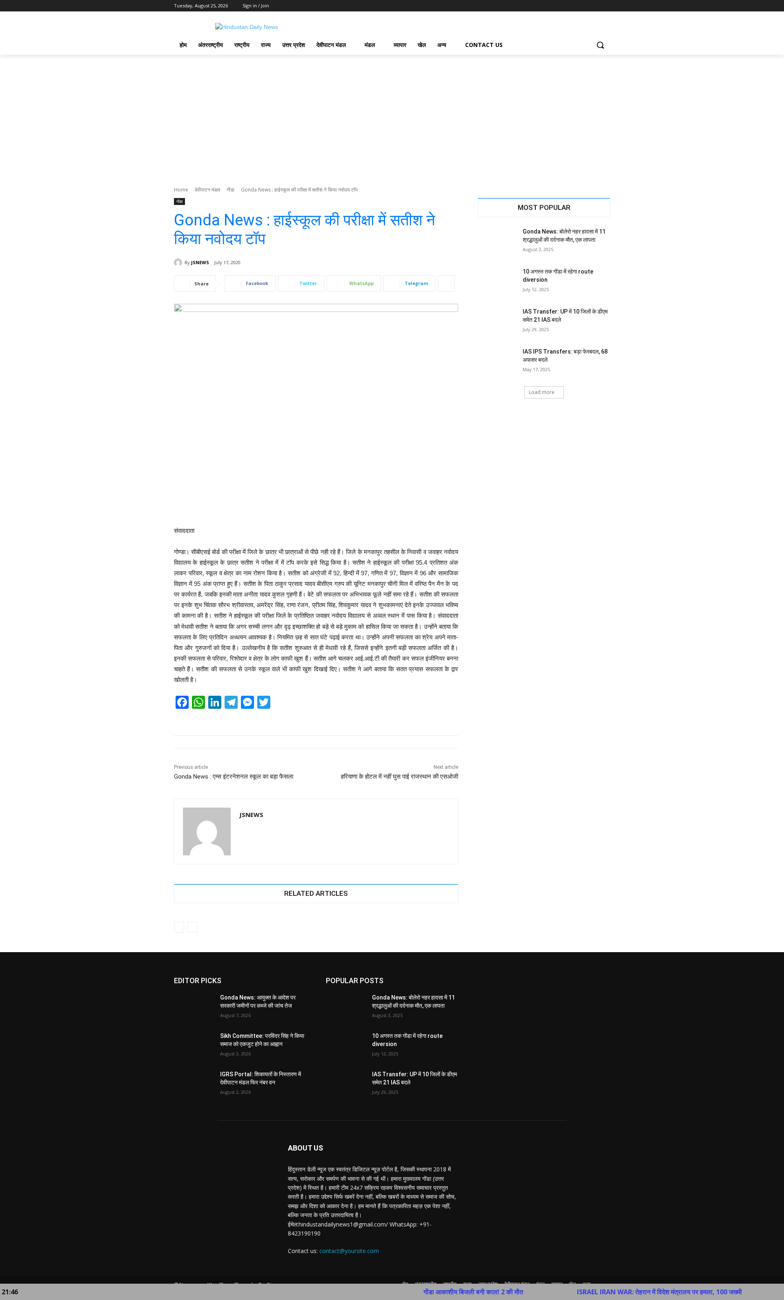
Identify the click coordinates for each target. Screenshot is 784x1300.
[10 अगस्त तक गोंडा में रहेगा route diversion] (497, 282)
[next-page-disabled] (192, 927)
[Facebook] (560, 6)
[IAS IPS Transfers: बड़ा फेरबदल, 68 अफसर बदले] (497, 362)
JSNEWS (200, 262)
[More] (446, 283)
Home (181, 189)
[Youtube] (605, 6)
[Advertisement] (392, 116)
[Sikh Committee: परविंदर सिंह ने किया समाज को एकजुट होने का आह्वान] (194, 1046)
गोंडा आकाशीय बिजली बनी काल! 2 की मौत (435, 1291)
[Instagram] (571, 6)
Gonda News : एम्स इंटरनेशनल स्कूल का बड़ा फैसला (233, 776)
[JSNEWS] (179, 262)
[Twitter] (583, 6)
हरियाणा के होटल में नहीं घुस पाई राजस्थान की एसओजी (399, 776)
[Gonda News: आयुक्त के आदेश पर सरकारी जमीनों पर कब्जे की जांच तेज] (194, 1008)
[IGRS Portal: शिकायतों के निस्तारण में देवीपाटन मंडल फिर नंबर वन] (194, 1084)
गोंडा (230, 189)
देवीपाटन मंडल (207, 189)
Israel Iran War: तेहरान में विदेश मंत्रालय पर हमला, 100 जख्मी (621, 1291)
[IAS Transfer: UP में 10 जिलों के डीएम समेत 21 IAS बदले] (497, 322)
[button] (600, 45)
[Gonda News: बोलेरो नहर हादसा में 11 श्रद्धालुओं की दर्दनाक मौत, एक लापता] (497, 242)
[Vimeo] (594, 6)
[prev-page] (179, 927)
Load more (542, 392)
